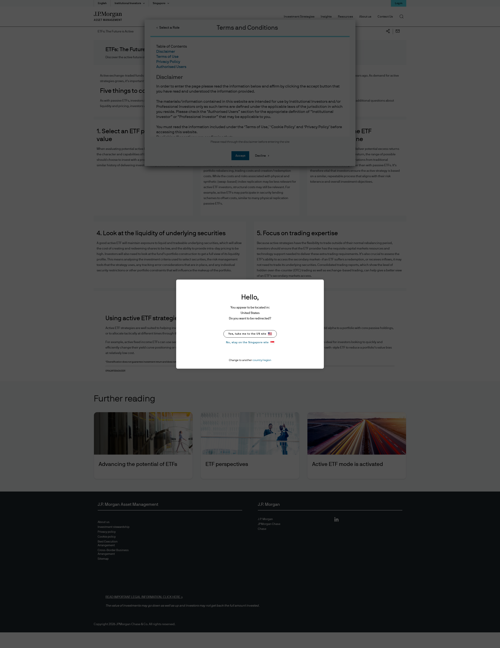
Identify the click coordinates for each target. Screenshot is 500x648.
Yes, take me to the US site (247, 333)
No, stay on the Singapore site (247, 342)
